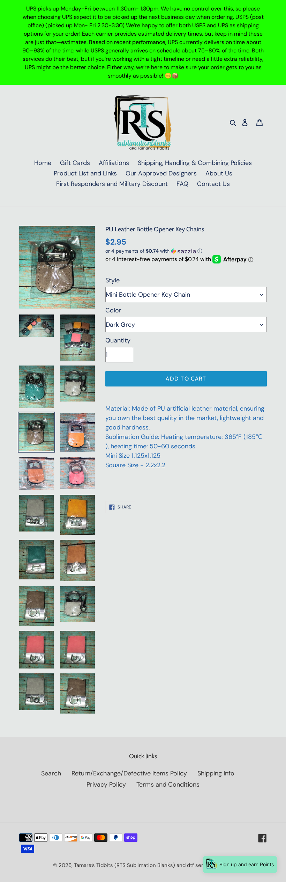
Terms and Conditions (168, 784)
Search (51, 773)
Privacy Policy (106, 784)
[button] (153, 251)
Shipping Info (215, 773)
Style (112, 280)
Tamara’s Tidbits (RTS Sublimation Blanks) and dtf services (145, 865)
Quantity (117, 340)
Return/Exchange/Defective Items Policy (129, 773)
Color (113, 310)
